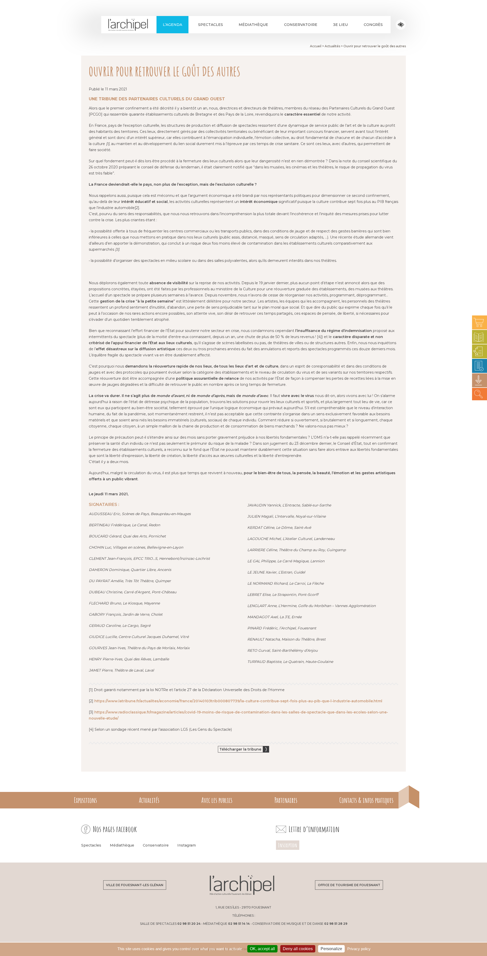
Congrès (373, 24)
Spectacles (210, 24)
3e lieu (340, 24)
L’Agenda (172, 24)
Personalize (331, 949)
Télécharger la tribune (240, 749)
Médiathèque (253, 24)
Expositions (85, 800)
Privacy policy (359, 949)
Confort (401, 25)
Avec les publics (216, 800)
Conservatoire (300, 24)
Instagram (186, 845)
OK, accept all (262, 949)
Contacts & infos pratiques (366, 800)
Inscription (287, 845)
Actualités (149, 800)
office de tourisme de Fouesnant (349, 885)
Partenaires (285, 800)
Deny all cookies (298, 949)
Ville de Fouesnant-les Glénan (134, 885)
